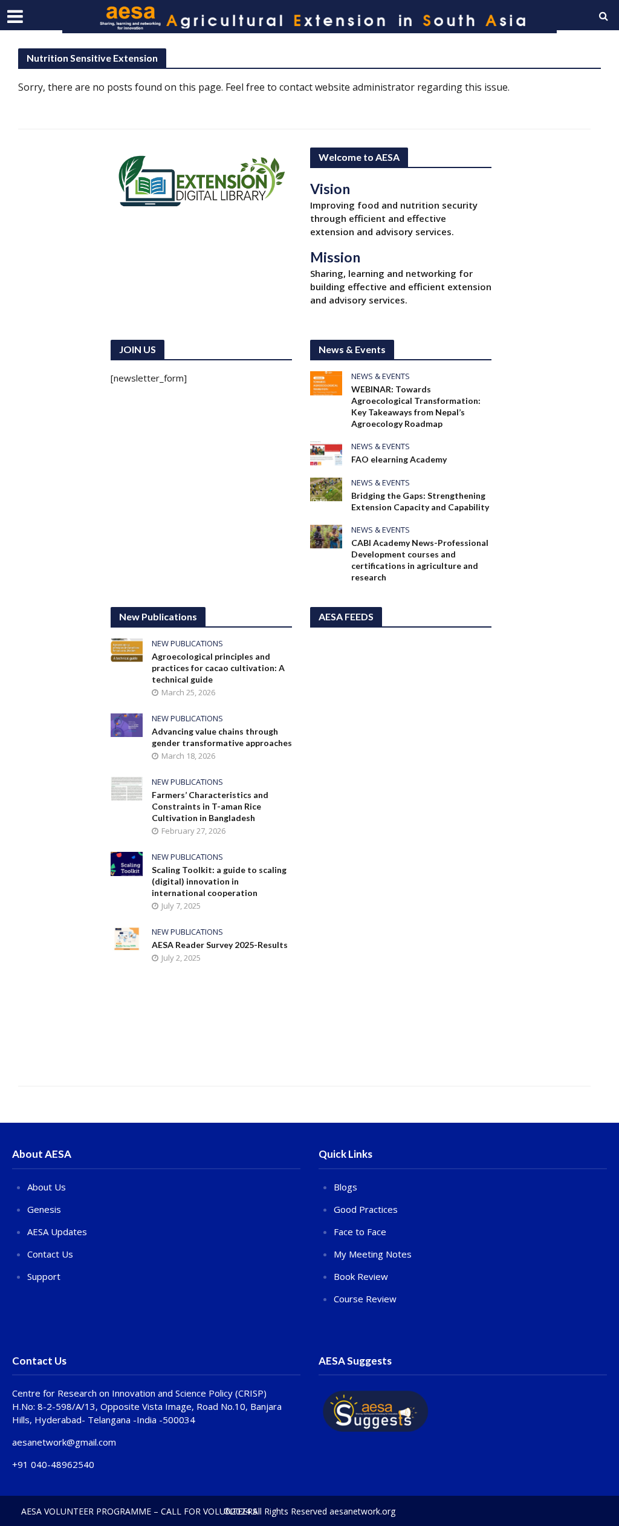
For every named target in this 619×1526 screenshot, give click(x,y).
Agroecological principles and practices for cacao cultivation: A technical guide (218, 667)
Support (43, 1276)
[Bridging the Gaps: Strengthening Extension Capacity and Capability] (326, 488)
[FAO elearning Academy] (326, 452)
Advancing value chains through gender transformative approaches (222, 737)
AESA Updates (57, 1232)
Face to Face (360, 1232)
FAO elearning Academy (399, 459)
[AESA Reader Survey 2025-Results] (127, 938)
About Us (46, 1187)
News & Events (380, 376)
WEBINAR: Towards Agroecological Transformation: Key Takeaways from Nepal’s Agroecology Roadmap (416, 406)
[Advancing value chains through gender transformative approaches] (127, 724)
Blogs (345, 1187)
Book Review (361, 1276)
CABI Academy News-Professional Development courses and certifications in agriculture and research (419, 559)
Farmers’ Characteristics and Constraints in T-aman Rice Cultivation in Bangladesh (210, 806)
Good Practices (366, 1209)
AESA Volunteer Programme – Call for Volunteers (139, 1511)
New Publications (187, 643)
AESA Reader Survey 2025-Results (220, 945)
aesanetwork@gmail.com (64, 1442)
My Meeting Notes (373, 1254)
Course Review (365, 1299)
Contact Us (50, 1254)
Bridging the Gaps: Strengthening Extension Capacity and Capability (420, 501)
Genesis (44, 1209)
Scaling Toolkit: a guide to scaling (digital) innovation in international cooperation (219, 881)
